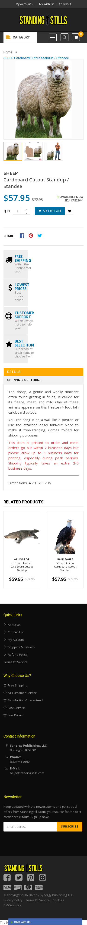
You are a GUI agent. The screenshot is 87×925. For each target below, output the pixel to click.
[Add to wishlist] (69, 211)
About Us (13, 625)
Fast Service (15, 708)
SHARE (8, 236)
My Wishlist (46, 4)
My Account (15, 639)
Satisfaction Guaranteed (24, 700)
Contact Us (14, 632)
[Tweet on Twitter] (40, 235)
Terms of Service (15, 662)
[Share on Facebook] (23, 235)
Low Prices (14, 715)
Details (13, 372)
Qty (6, 211)
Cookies (58, 900)
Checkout (65, 4)
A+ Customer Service (21, 693)
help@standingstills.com (27, 773)
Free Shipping (16, 685)
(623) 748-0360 (19, 761)
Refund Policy (16, 654)
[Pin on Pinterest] (32, 235)
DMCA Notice (12, 905)
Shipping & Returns (24, 380)
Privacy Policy (13, 900)
